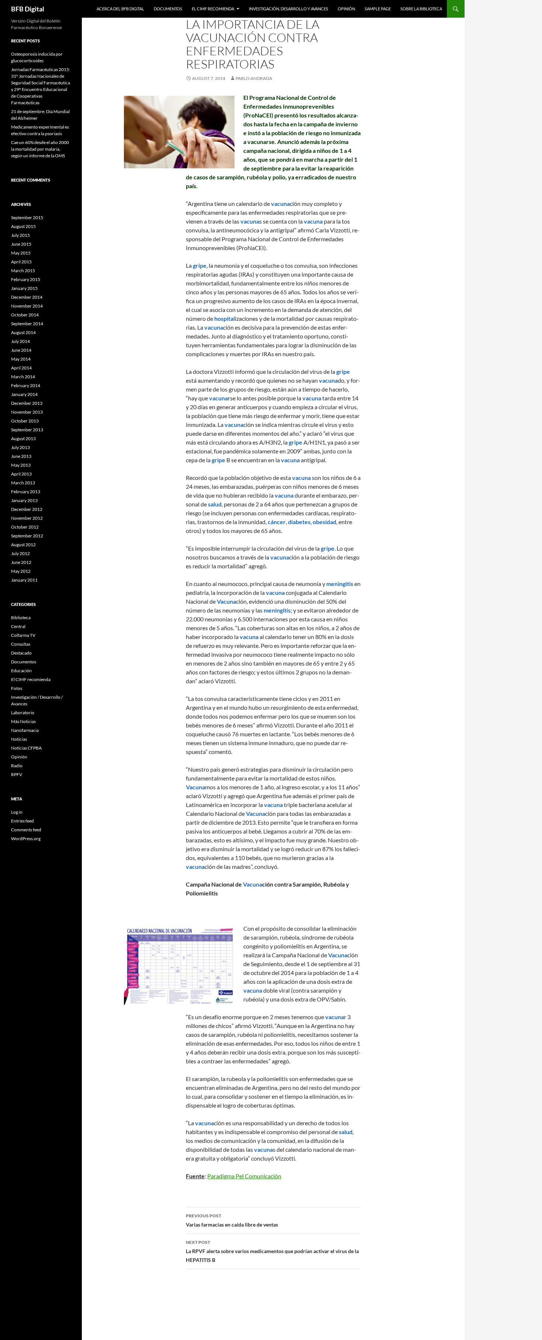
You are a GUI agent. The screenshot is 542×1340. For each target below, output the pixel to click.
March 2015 (23, 270)
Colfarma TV (23, 635)
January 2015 (24, 288)
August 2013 (23, 438)
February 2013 (25, 491)
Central (18, 626)
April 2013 (21, 474)
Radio (16, 765)
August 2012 (23, 544)
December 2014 (26, 297)
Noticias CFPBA (26, 748)
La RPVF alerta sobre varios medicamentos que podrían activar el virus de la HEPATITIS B (272, 1251)
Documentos (168, 8)
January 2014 (24, 394)
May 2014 (21, 359)
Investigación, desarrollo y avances (288, 8)
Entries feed (22, 821)
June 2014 (21, 350)
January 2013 (24, 500)
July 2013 (20, 447)
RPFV (16, 774)
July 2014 (20, 341)
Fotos (16, 688)
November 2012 (27, 518)
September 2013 (27, 429)
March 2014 (23, 376)
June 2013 (21, 456)
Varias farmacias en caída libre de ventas (232, 1220)
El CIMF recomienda (213, 8)
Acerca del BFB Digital (120, 8)
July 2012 (20, 553)
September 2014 (27, 323)
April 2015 (21, 261)
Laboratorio (22, 712)
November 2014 (27, 306)
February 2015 (25, 279)
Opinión (346, 8)
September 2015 (27, 217)
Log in (16, 812)
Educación (21, 670)
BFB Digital (27, 9)
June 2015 (21, 244)
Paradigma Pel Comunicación (244, 1175)
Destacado (21, 653)
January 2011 (24, 580)
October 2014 (25, 315)
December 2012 (26, 509)
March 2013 (23, 482)
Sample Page (378, 8)
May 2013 (21, 465)
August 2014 (23, 332)
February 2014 (25, 385)
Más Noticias (23, 721)
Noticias (19, 739)
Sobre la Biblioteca (421, 8)
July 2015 (20, 235)
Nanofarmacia (25, 730)
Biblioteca (21, 617)
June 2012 (21, 562)
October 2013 (25, 421)
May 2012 (21, 571)
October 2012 (25, 527)
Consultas (20, 644)
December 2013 (26, 403)
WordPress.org (26, 838)
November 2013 (27, 412)
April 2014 (21, 368)
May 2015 (21, 253)
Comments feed (26, 829)
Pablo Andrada (254, 78)
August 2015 (23, 226)
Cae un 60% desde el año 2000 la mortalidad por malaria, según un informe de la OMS (40, 149)
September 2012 (27, 536)
